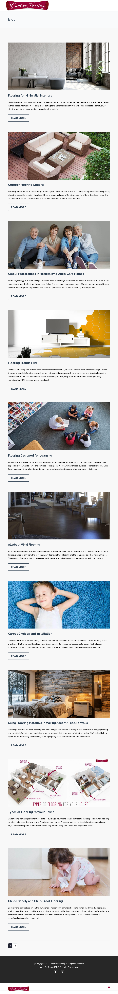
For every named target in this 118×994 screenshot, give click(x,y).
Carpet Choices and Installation (30, 633)
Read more (18, 118)
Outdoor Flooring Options (26, 184)
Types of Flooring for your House (31, 812)
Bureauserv (73, 967)
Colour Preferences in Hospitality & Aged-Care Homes (46, 274)
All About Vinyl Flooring (24, 544)
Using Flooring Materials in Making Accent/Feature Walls (48, 723)
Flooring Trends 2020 (23, 363)
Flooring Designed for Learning (30, 455)
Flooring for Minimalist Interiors (30, 95)
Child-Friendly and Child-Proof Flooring (35, 901)
